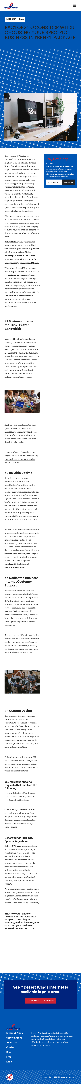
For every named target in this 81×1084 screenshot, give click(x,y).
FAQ (8, 1057)
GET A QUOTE (49, 1001)
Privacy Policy (47, 1077)
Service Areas (33, 1001)
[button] (74, 5)
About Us (11, 1042)
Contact (11, 1047)
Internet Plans (14, 1033)
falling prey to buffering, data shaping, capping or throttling (21, 229)
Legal (9, 1061)
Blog (8, 1052)
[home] (11, 6)
